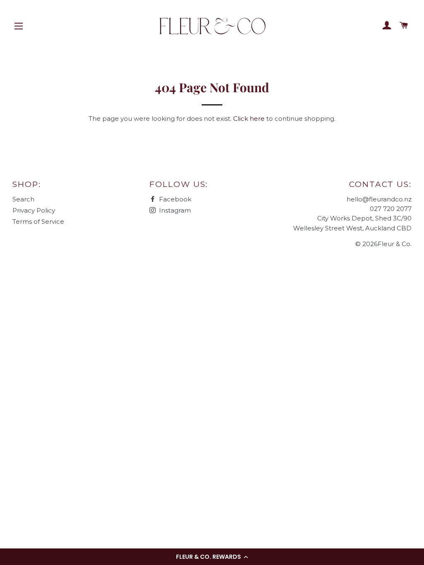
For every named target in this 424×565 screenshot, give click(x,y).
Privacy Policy (33, 210)
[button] (212, 556)
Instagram (174, 210)
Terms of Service (38, 221)
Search (23, 199)
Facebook (174, 199)
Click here (249, 118)
